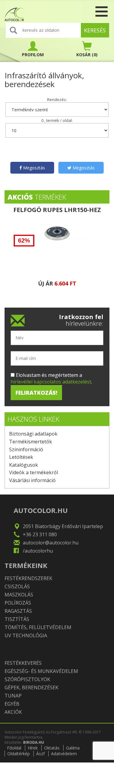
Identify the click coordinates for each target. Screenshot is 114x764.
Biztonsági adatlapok (33, 433)
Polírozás (18, 602)
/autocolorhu (38, 550)
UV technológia (26, 635)
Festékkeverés (23, 663)
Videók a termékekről (33, 472)
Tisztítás (17, 619)
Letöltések (21, 457)
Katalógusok (23, 465)
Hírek (33, 748)
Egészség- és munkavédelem (41, 671)
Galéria (73, 748)
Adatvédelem (64, 753)
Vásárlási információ (32, 480)
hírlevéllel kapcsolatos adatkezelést (51, 381)
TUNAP (13, 695)
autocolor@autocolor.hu (50, 542)
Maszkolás (19, 594)
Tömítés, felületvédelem (38, 627)
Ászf (40, 753)
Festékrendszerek (28, 578)
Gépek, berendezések (31, 687)
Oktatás (52, 748)
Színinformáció (26, 449)
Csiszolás (17, 586)
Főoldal (14, 748)
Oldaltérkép (18, 753)
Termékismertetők (30, 441)
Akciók (13, 712)
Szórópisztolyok (27, 679)
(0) (87, 54)
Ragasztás (18, 611)
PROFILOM (33, 54)
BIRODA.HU (33, 742)
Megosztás (33, 168)
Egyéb (12, 703)
